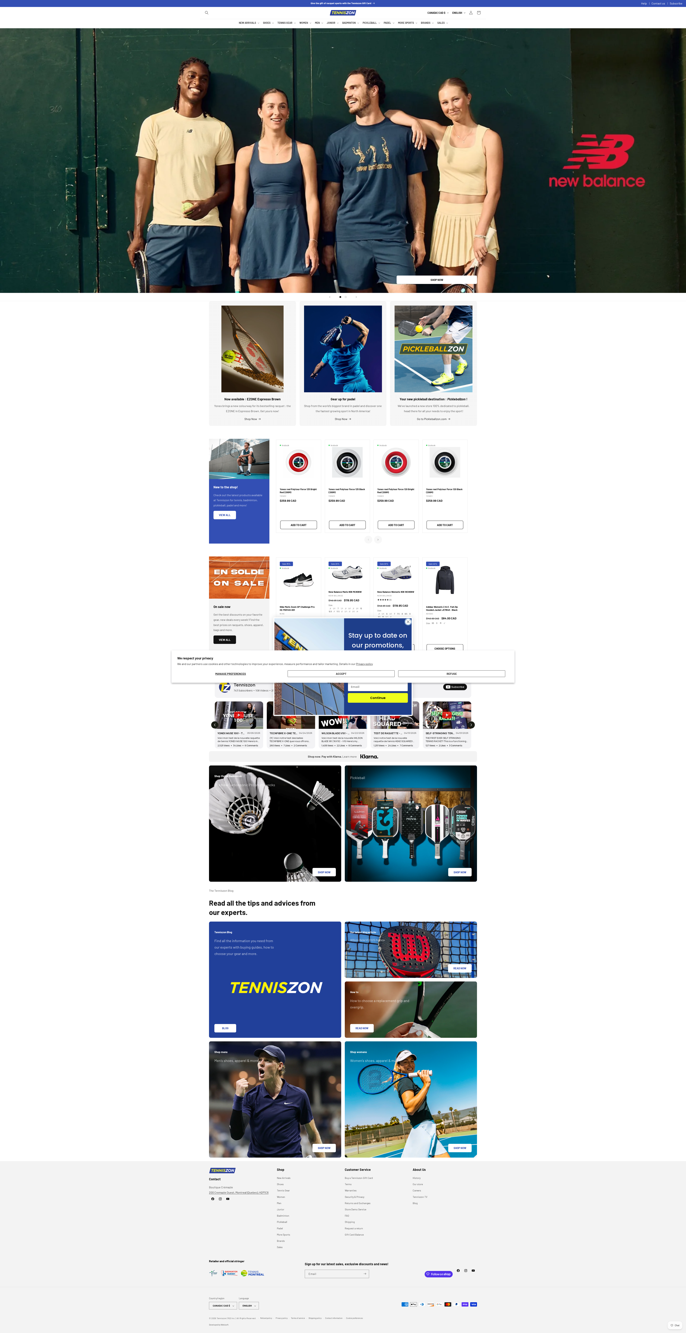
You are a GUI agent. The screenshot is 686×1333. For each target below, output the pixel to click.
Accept (341, 673)
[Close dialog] (408, 622)
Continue (378, 698)
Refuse (452, 673)
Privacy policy (364, 664)
